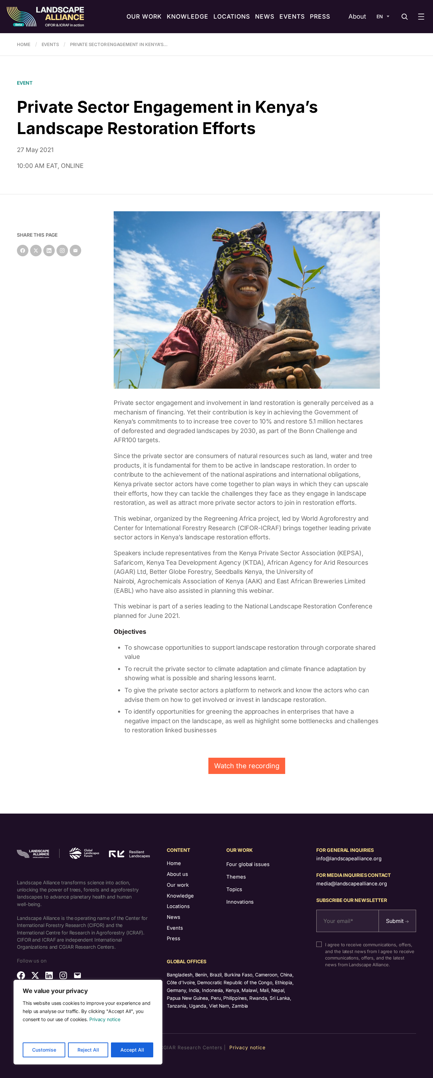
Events (175, 928)
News (173, 917)
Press (173, 938)
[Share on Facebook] (22, 250)
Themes (236, 877)
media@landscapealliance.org (351, 884)
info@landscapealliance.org (348, 859)
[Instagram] (62, 250)
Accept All (132, 1050)
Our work (178, 885)
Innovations (240, 902)
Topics (234, 889)
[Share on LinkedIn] (49, 250)
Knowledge (180, 896)
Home (174, 863)
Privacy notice (104, 1019)
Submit (395, 921)
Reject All (88, 1050)
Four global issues (247, 864)
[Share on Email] (75, 250)
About (357, 16)
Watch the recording (246, 766)
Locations (178, 906)
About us (177, 874)
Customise (44, 1050)
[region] (88, 1022)
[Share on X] (36, 250)
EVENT (24, 83)
